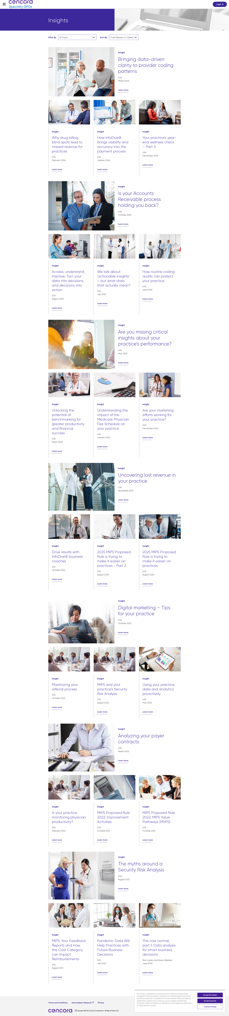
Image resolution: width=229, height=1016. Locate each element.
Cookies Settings (210, 1007)
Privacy (101, 1003)
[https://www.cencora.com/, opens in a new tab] (62, 1011)
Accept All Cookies (210, 995)
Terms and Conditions (58, 1003)
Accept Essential (210, 1001)
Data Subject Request (81, 1003)
